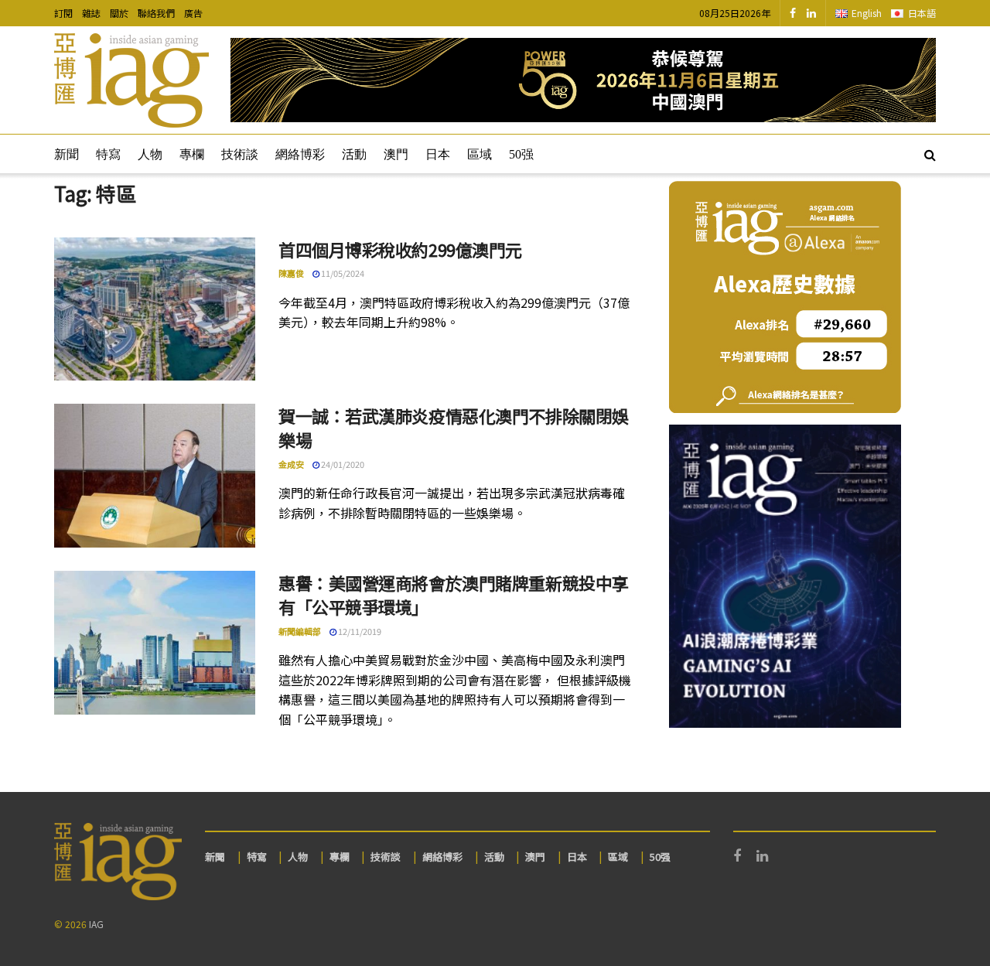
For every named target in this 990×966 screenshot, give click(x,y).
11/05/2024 (341, 273)
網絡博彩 (300, 154)
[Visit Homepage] (131, 80)
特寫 (108, 154)
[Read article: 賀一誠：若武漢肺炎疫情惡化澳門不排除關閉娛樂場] (154, 476)
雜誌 (91, 12)
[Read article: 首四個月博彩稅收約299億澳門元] (154, 309)
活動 (354, 154)
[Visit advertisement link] (583, 80)
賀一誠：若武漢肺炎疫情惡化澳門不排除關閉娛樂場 (453, 427)
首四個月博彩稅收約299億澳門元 (400, 249)
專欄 (191, 154)
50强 (521, 154)
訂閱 (63, 12)
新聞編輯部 (299, 631)
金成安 (291, 464)
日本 (437, 154)
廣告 (193, 12)
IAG (96, 923)
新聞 (66, 154)
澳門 (396, 154)
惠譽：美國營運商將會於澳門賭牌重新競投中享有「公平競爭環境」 (453, 594)
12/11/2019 (358, 631)
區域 (479, 154)
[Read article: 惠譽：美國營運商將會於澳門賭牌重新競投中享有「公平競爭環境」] (154, 643)
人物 (150, 154)
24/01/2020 (341, 464)
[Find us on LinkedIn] (811, 13)
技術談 (239, 154)
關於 (119, 12)
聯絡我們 (156, 12)
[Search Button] (930, 154)
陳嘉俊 (291, 273)
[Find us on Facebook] (793, 13)
